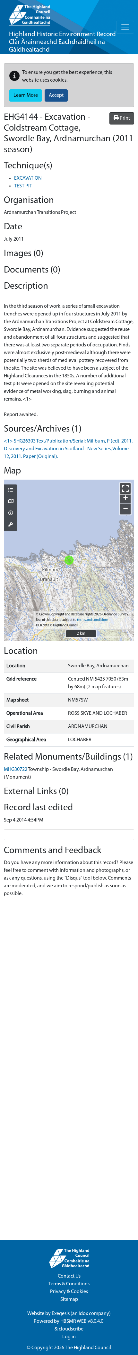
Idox (83, 1313)
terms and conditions (92, 620)
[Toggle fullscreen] (125, 488)
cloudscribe (71, 1329)
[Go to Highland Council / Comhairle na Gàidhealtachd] (29, 13)
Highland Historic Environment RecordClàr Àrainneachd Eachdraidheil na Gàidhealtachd (62, 42)
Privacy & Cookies (69, 1291)
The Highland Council (88, 1347)
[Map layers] (10, 490)
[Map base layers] (10, 502)
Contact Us (69, 1276)
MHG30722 (15, 769)
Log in (69, 1337)
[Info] (10, 513)
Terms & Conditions (69, 1284)
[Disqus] (69, 989)
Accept (56, 95)
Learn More (25, 95)
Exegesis (61, 1313)
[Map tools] (10, 525)
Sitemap (69, 1299)
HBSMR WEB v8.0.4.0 (82, 1321)
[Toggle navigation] (125, 27)
